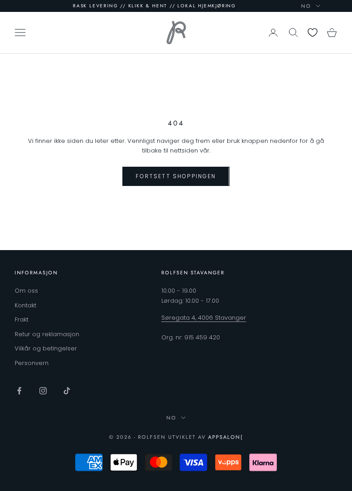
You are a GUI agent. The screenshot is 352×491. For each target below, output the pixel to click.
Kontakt (25, 305)
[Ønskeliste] (312, 32)
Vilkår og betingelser (46, 348)
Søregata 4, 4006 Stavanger (203, 317)
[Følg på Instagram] (43, 390)
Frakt (21, 319)
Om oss (26, 290)
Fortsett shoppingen (176, 176)
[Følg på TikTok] (67, 390)
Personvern (32, 363)
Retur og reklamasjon (47, 334)
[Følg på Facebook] (19, 390)
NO (306, 6)
